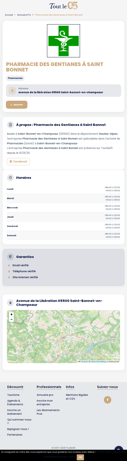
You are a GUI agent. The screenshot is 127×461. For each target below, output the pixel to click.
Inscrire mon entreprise (45, 402)
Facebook (20, 161)
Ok (80, 457)
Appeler (18, 104)
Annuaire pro (45, 395)
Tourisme (13, 395)
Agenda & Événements (15, 402)
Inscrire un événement (14, 412)
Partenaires (14, 434)
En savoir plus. (104, 452)
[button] (11, 314)
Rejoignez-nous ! (18, 429)
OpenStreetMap (98, 361)
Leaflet (83, 361)
